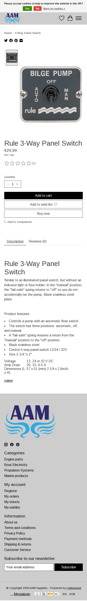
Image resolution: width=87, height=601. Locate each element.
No (37, 8)
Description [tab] (15, 241)
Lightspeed (74, 588)
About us (11, 522)
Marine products (16, 476)
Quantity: (10, 176)
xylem (8, 380)
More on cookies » (54, 8)
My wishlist (12, 507)
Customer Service (17, 550)
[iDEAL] (50, 594)
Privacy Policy (14, 533)
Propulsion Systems (19, 470)
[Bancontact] (57, 594)
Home (8, 33)
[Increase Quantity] (17, 184)
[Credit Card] (43, 594)
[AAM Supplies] (12, 18)
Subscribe (68, 567)
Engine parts (13, 459)
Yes (27, 8)
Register (10, 491)
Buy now (43, 213)
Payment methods (18, 539)
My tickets (12, 502)
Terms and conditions (20, 528)
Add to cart (43, 195)
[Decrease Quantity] (8, 184)
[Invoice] (37, 594)
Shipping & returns (17, 544)
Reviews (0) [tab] (37, 241)
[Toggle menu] (78, 18)
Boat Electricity (15, 465)
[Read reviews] (18, 163)
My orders (11, 496)
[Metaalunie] (20, 594)
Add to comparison (19, 221)
